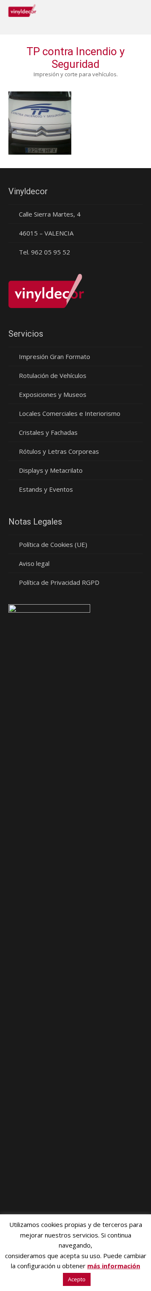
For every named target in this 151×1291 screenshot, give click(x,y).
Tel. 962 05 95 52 (44, 252)
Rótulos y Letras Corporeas (59, 451)
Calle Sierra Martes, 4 (50, 214)
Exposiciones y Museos (52, 394)
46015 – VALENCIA (46, 233)
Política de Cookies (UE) (53, 544)
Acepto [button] (77, 1279)
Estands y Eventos (46, 489)
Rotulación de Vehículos (52, 375)
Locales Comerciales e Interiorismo (69, 413)
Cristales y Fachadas (48, 432)
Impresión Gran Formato (54, 356)
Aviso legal (34, 563)
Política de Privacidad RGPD (59, 582)
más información (113, 1266)
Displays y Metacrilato (51, 470)
